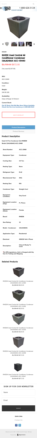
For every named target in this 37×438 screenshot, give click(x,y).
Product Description (18, 127)
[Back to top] (31, 428)
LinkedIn (20, 425)
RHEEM (4, 52)
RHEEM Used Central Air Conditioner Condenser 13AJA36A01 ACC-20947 (18, 375)
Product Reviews (18, 131)
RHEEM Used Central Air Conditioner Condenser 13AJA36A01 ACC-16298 (18, 352)
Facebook (16, 425)
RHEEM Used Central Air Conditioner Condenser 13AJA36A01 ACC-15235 (18, 328)
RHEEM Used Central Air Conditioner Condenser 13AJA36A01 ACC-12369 (18, 282)
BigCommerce (22, 435)
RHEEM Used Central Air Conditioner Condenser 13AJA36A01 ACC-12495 (18, 305)
